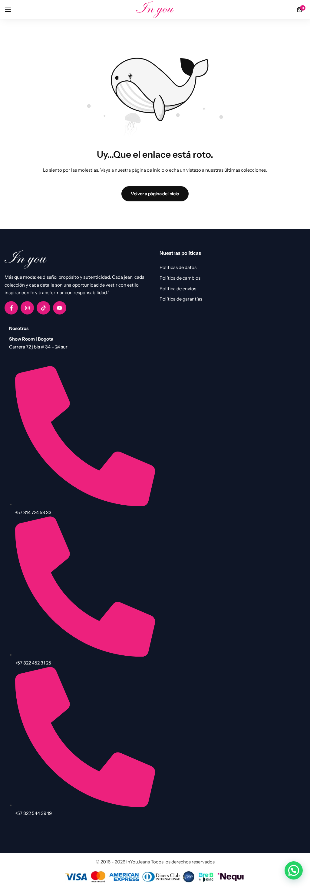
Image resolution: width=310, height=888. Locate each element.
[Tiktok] (43, 307)
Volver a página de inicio (155, 194)
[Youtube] (59, 307)
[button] (294, 870)
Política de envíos (178, 288)
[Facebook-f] (11, 307)
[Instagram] (27, 307)
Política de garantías (181, 299)
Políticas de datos (178, 267)
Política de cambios (180, 278)
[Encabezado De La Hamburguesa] (11, 9)
